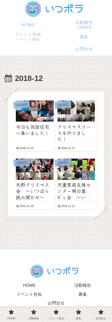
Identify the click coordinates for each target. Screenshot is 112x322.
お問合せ (56, 302)
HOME (29, 285)
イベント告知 (29, 294)
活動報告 (82, 285)
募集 (83, 294)
